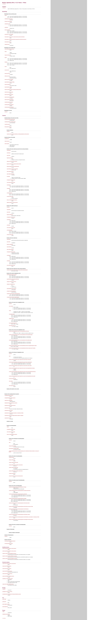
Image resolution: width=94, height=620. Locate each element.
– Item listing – (4, 618)
